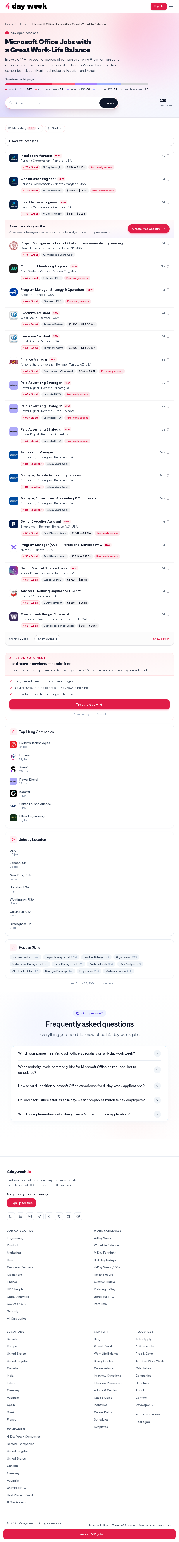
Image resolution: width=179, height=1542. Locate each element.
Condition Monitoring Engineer (45, 266)
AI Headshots (145, 1346)
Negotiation (89, 971)
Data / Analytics (18, 1296)
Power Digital (30, 388)
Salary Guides (103, 1361)
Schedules (101, 1419)
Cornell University (33, 248)
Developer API (145, 1405)
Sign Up (158, 6)
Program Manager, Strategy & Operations (52, 289)
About (140, 1390)
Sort (55, 128)
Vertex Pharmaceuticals (37, 573)
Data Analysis (130, 964)
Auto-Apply (143, 1339)
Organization (126, 957)
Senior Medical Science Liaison (45, 568)
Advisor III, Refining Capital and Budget (51, 591)
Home (9, 24)
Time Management (69, 964)
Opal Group (29, 318)
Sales (10, 1260)
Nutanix (26, 550)
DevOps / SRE (16, 1304)
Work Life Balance (106, 1353)
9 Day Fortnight (17, 1502)
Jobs (22, 24)
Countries (142, 1383)
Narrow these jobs (25, 141)
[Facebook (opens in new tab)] (49, 1216)
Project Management (61, 957)
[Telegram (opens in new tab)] (59, 1216)
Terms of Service (123, 1525)
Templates (101, 1427)
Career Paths (103, 1412)
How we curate (105, 983)
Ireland (11, 1383)
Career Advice (104, 1368)
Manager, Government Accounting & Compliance (58, 498)
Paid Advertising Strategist (41, 383)
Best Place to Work (20, 1495)
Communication (25, 957)
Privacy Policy (98, 1525)
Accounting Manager (37, 452)
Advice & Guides (105, 1390)
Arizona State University (37, 364)
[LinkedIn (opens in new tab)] (20, 1216)
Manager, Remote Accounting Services (51, 475)
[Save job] (168, 156)
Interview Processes (108, 1383)
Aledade (26, 294)
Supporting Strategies (36, 457)
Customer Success (20, 1267)
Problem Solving (96, 957)
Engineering (15, 1238)
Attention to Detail (25, 971)
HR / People (15, 1289)
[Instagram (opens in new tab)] (30, 1216)
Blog (97, 1339)
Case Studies (103, 1397)
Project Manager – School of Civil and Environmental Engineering (72, 243)
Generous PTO (104, 1296)
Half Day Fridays (105, 1260)
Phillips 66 (28, 596)
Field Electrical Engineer (39, 202)
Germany (13, 1390)
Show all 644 (161, 638)
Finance (12, 1282)
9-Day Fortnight (105, 1252)
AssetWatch (29, 271)
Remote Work (103, 1346)
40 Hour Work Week (150, 1361)
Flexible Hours (103, 1274)
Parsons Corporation (35, 160)
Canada (12, 1368)
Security (12, 1311)
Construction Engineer (38, 179)
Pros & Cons (144, 1353)
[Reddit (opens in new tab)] (68, 1216)
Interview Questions (107, 1375)
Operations (14, 1274)
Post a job (143, 1422)
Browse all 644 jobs (89, 1534)
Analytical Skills (101, 964)
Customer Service (118, 971)
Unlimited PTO (16, 1487)
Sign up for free (21, 1203)
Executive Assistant (35, 313)
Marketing (14, 1252)
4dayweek (19, 1171)
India (10, 1375)
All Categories (16, 1318)
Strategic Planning (58, 971)
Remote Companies (20, 1444)
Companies (143, 1375)
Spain (11, 1405)
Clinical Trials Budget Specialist (45, 614)
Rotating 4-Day (104, 1289)
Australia (13, 1397)
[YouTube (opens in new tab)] (78, 1216)
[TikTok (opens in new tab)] (40, 1216)
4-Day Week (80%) (107, 1267)
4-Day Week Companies (24, 1436)
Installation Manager (36, 156)
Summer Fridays (105, 1282)
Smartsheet (28, 526)
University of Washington (38, 619)
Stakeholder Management (30, 964)
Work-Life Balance (106, 1245)
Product (12, 1245)
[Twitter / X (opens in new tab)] (11, 1216)
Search (109, 103)
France (11, 1419)
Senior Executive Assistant (41, 521)
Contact (141, 1397)
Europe (12, 1346)
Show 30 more (47, 638)
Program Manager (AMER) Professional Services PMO (61, 545)
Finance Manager (34, 359)
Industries (100, 1405)
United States (16, 1353)
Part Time (100, 1304)
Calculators (143, 1368)
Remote (12, 1339)
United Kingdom (18, 1361)
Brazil (10, 1412)
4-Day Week (102, 1238)
